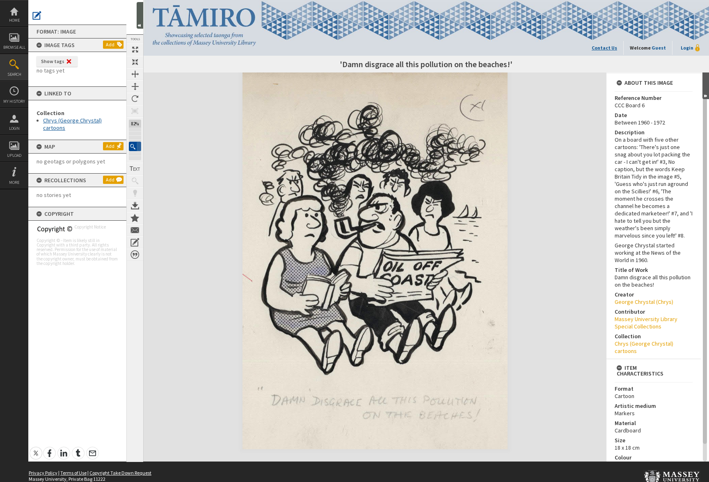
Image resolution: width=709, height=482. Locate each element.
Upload (14, 155)
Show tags (52, 61)
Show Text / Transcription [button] (135, 169)
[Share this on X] (36, 448)
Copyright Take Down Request (120, 473)
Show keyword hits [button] (135, 181)
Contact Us (604, 48)
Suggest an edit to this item (36, 15)
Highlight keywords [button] (135, 193)
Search (14, 74)
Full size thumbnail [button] (135, 49)
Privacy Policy (43, 473)
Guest (659, 48)
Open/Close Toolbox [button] (140, 15)
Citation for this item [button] (135, 255)
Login (14, 128)
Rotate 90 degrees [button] (135, 99)
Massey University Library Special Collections (646, 322)
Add (110, 44)
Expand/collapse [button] (705, 85)
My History (14, 101)
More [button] (14, 182)
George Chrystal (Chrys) (644, 301)
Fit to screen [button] (135, 62)
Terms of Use (73, 473)
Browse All (14, 47)
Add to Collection (135, 218)
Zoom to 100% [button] (135, 111)
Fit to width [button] (135, 74)
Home (14, 20)
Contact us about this (135, 230)
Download (135, 205)
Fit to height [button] (135, 86)
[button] (135, 146)
